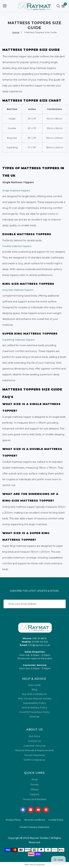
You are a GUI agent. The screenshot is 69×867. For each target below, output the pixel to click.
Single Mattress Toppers (16, 190)
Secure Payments (34, 755)
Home (15, 32)
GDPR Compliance (34, 760)
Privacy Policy (13, 819)
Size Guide (34, 685)
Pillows (35, 790)
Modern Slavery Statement (34, 827)
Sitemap (34, 716)
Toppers (34, 794)
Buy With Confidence (34, 694)
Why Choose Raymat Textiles (34, 698)
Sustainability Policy (34, 703)
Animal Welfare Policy (34, 707)
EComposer (39, 864)
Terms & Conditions (34, 819)
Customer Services (35, 745)
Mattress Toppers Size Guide (40, 32)
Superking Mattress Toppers (18, 339)
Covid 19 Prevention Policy (34, 712)
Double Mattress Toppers (16, 246)
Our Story (34, 736)
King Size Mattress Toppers (17, 290)
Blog (34, 689)
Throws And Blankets (34, 799)
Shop (34, 780)
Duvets (34, 785)
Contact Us (34, 741)
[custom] (23, 810)
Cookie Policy (55, 819)
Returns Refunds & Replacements (34, 750)
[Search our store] (59, 6)
